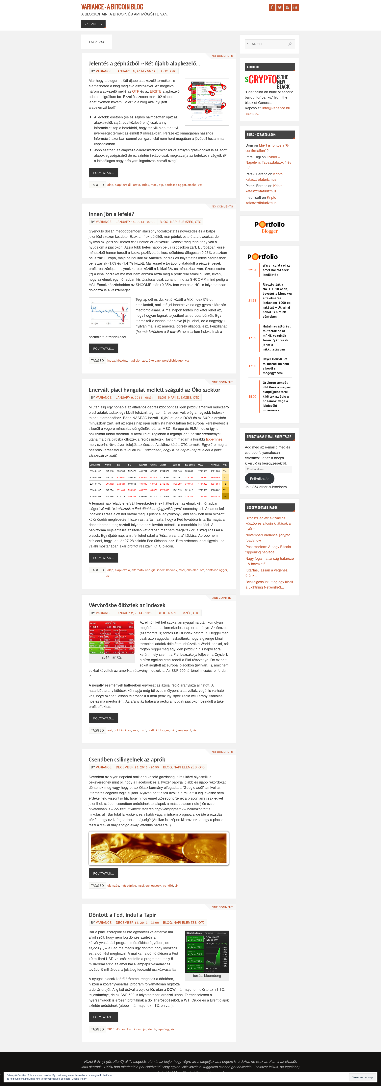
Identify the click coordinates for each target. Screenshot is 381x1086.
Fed (130, 1029)
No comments (222, 56)
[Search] (290, 44)
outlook (156, 885)
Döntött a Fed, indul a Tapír (122, 915)
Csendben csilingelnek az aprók (127, 760)
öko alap (155, 360)
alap (110, 184)
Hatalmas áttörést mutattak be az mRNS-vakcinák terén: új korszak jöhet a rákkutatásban (277, 338)
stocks (192, 184)
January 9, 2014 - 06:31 (135, 397)
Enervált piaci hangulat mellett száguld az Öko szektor (154, 390)
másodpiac (128, 885)
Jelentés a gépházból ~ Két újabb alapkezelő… (144, 64)
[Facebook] (272, 7)
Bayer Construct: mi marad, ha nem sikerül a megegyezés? (276, 366)
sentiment (184, 730)
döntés (121, 1029)
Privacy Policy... (252, 113)
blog (164, 71)
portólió (168, 885)
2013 (110, 1029)
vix (200, 184)
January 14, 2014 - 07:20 (136, 221)
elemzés (113, 885)
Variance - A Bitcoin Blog (112, 7)
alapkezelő (122, 569)
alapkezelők (123, 184)
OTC (173, 71)
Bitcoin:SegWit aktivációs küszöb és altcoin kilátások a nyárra (268, 523)
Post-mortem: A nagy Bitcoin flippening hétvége (268, 549)
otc (202, 569)
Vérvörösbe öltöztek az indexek (127, 606)
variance (104, 71)
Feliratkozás (259, 478)
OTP (136, 91)
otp (161, 184)
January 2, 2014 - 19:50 (135, 613)
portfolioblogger (175, 184)
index (145, 184)
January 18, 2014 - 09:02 (136, 71)
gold (117, 730)
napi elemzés (181, 221)
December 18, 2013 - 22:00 (137, 922)
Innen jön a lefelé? (111, 214)
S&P (173, 730)
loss (135, 730)
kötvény (121, 360)
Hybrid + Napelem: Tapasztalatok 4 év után (268, 162)
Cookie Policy (79, 1078)
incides (126, 730)
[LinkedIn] (295, 7)
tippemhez (214, 439)
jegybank (149, 1029)
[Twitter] (279, 7)
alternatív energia (144, 569)
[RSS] (287, 7)
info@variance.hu (276, 107)
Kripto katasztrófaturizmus (264, 176)
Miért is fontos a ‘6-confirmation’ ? (267, 147)
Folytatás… (103, 173)
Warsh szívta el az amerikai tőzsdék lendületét (276, 270)
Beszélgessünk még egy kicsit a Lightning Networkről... (269, 584)
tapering (163, 1029)
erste (136, 184)
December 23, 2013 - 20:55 (137, 767)
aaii (109, 730)
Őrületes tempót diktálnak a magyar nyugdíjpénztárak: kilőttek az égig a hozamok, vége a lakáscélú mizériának (277, 396)
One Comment (222, 382)
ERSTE (156, 91)
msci (154, 184)
